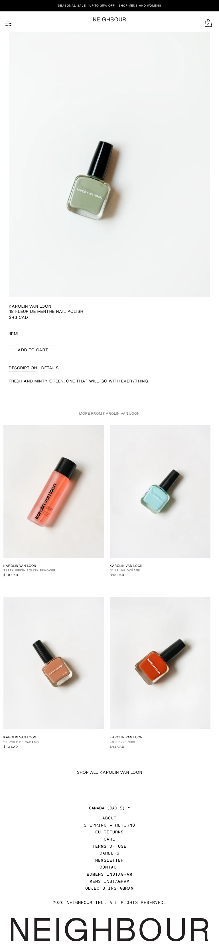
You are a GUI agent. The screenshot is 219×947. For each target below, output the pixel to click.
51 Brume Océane (125, 570)
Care (109, 839)
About (109, 817)
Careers (109, 853)
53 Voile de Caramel (21, 742)
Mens (133, 5)
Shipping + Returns (109, 825)
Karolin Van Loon (30, 306)
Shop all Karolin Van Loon (109, 772)
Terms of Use (109, 846)
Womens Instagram (109, 874)
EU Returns (109, 831)
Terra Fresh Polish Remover (29, 570)
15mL (14, 333)
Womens (154, 5)
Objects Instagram (109, 888)
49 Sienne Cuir (122, 742)
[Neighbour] (109, 19)
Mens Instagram (109, 881)
